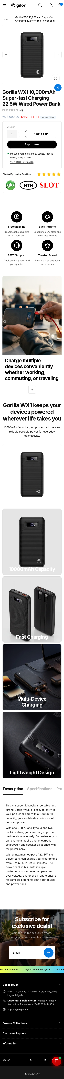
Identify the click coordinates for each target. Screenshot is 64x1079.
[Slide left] (5, 54)
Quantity (11, 127)
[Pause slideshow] (32, 389)
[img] (10, 110)
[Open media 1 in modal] (32, 54)
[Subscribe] (48, 953)
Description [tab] (13, 789)
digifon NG (35, 1074)
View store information (21, 162)
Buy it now (32, 144)
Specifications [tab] (39, 789)
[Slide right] (58, 54)
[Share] (58, 87)
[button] (4, 5)
